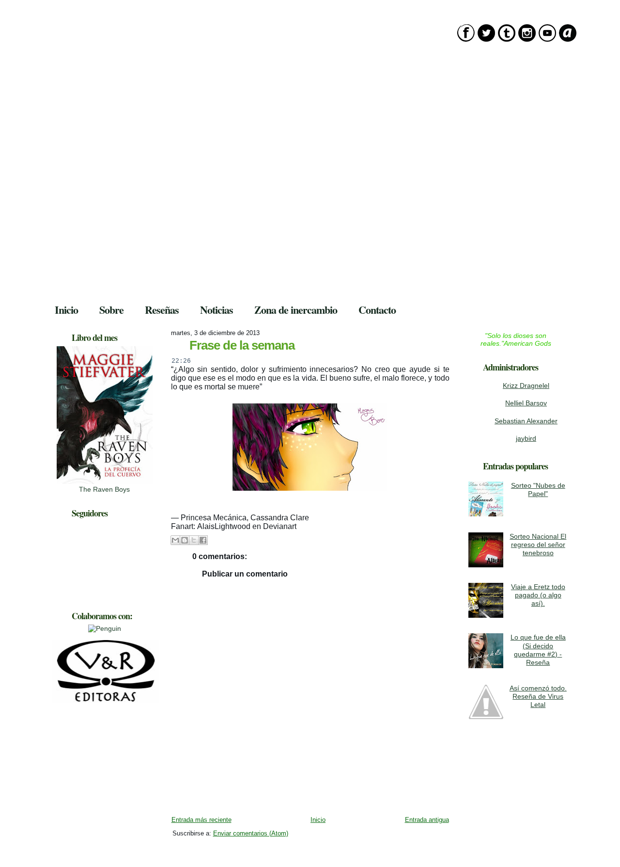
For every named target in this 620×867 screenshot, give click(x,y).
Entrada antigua (427, 819)
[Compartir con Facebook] (203, 540)
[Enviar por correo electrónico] (175, 540)
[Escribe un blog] (184, 540)
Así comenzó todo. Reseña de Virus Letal (538, 696)
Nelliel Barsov (526, 403)
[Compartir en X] (194, 540)
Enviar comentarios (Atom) (250, 833)
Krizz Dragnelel (526, 385)
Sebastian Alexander (526, 421)
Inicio (318, 819)
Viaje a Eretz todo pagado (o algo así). (538, 595)
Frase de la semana (241, 345)
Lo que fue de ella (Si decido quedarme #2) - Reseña (538, 649)
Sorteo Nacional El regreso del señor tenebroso (538, 544)
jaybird (526, 438)
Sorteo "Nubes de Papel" (538, 490)
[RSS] (54, 847)
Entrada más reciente (201, 819)
